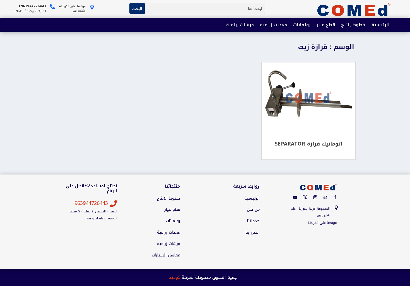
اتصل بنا (252, 232)
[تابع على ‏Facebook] (335, 197)
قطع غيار (326, 25)
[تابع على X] (305, 197)
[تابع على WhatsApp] (325, 197)
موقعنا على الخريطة (322, 223)
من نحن (253, 209)
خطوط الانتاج (168, 198)
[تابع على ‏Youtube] (295, 197)
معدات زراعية (273, 25)
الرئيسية (381, 25)
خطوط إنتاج (353, 25)
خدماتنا (253, 221)
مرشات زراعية (240, 25)
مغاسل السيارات (166, 255)
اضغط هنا (79, 11)
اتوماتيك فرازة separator (309, 144)
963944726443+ (90, 203)
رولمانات (301, 25)
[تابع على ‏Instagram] (315, 197)
